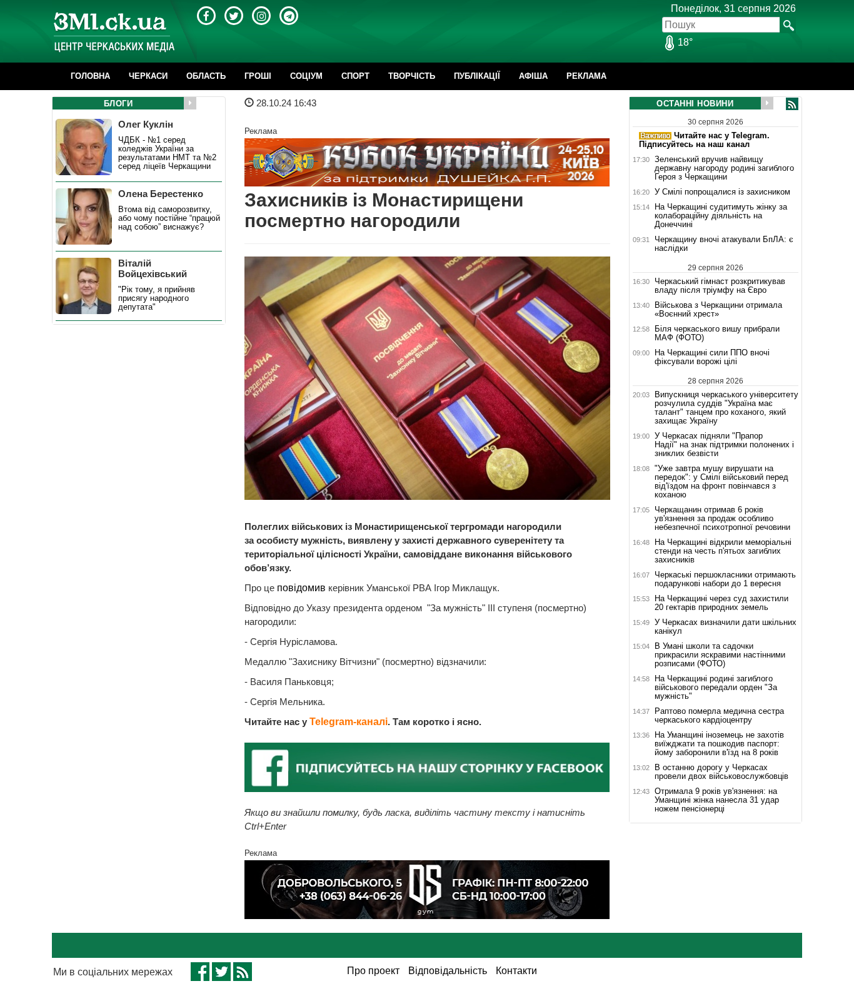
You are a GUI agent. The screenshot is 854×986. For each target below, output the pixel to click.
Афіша (533, 76)
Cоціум (306, 76)
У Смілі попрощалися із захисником (722, 192)
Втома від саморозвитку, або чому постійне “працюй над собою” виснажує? (169, 218)
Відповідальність (447, 970)
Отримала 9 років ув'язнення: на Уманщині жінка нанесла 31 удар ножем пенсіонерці (717, 800)
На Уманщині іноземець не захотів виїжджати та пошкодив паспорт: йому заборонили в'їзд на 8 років (719, 744)
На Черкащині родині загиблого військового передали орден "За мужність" (716, 687)
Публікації (477, 76)
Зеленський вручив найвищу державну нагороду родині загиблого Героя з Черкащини (724, 168)
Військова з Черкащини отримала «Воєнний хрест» (718, 309)
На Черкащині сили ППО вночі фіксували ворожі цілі (712, 357)
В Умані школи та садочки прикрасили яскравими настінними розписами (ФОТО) (720, 655)
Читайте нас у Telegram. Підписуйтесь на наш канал (704, 140)
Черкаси (148, 76)
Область (206, 76)
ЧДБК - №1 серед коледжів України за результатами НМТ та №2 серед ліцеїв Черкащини (167, 153)
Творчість (411, 76)
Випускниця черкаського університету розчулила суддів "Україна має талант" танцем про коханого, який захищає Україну (726, 407)
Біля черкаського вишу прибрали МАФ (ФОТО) (717, 333)
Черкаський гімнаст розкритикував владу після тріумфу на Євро (720, 286)
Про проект (373, 970)
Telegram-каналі (348, 721)
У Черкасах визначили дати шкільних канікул (725, 627)
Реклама (586, 76)
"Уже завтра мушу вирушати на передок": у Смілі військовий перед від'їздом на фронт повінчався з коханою (721, 481)
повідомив (302, 587)
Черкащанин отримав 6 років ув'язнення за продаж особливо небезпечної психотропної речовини (722, 519)
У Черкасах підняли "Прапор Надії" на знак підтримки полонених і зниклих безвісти (724, 445)
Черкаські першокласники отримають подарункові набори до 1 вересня (725, 579)
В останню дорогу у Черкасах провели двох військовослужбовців (721, 772)
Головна (90, 76)
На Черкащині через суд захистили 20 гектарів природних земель (721, 603)
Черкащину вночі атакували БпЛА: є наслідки (724, 244)
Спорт (355, 76)
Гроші (257, 76)
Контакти (516, 970)
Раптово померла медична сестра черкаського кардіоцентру (719, 715)
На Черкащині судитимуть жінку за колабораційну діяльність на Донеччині (721, 216)
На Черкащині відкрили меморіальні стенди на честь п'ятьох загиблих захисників (723, 551)
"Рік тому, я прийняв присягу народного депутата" (156, 298)
